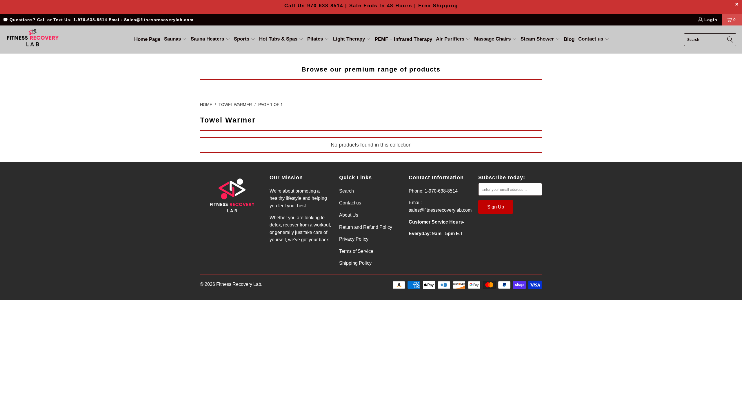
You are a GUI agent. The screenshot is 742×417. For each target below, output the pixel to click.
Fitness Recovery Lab (238, 284)
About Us (348, 215)
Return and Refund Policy (365, 227)
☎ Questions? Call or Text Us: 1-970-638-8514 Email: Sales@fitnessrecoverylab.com (98, 19)
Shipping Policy (355, 263)
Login (710, 19)
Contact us (350, 202)
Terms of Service (356, 251)
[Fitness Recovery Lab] (32, 39)
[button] (175, 39)
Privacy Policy (353, 239)
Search (346, 191)
